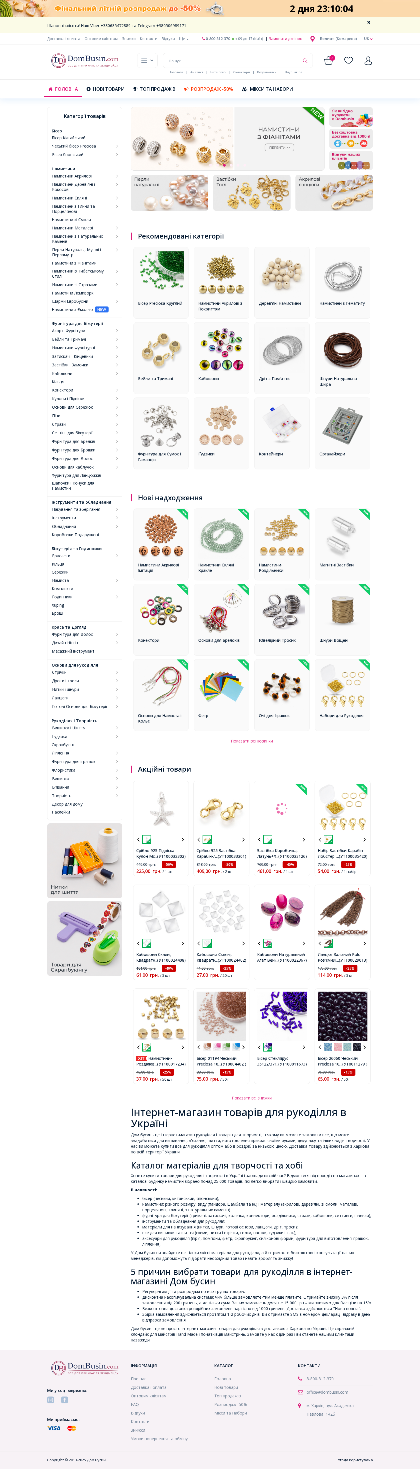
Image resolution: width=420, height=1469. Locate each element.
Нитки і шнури (65, 689)
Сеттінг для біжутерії (72, 432)
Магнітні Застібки (336, 565)
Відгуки (168, 38)
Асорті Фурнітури (68, 330)
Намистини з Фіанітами (74, 263)
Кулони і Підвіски (68, 398)
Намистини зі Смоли (71, 219)
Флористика (63, 770)
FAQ (135, 1404)
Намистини (63, 168)
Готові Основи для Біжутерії (79, 706)
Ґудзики (59, 736)
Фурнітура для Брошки (73, 450)
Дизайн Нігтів (65, 642)
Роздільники (267, 72)
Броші (57, 613)
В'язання (60, 787)
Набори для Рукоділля (341, 715)
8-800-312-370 (320, 1378)
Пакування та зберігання (76, 509)
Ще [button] (182, 38)
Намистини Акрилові (72, 176)
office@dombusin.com (327, 1392)
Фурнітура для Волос (72, 458)
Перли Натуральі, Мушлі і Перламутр (76, 252)
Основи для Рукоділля (75, 665)
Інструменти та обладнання (81, 502)
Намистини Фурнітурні (73, 347)
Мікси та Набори (271, 89)
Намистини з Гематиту (342, 303)
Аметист (196, 72)
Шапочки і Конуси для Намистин (73, 486)
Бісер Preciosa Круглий (160, 303)
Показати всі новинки (252, 741)
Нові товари (109, 89)
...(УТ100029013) (351, 960)
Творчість (61, 795)
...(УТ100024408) (170, 960)
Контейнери (271, 454)
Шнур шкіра (293, 72)
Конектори (241, 72)
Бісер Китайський (68, 137)
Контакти (148, 38)
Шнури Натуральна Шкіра (338, 381)
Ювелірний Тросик (277, 640)
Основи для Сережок (72, 407)
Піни (56, 415)
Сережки (60, 572)
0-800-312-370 (217, 38)
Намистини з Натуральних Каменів (77, 239)
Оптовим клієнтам (101, 38)
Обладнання (64, 526)
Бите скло (218, 72)
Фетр (203, 715)
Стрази (59, 424)
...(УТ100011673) (291, 1064)
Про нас (138, 1378)
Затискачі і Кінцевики (72, 356)
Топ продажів (157, 89)
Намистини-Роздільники (271, 567)
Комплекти (62, 588)
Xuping (58, 605)
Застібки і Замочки (70, 365)
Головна (66, 89)
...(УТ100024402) (230, 960)
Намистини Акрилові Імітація (158, 567)
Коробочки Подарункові (75, 534)
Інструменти (64, 517)
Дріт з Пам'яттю (275, 378)
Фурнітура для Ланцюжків (76, 475)
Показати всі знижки (252, 1098)
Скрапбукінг (63, 744)
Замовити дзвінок (285, 38)
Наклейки (61, 812)
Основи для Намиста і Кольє (159, 718)
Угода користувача (355, 1459)
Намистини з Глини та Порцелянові (73, 209)
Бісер (57, 131)
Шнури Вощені (333, 640)
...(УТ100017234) (170, 1064)
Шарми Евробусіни (70, 301)
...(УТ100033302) (170, 856)
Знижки (129, 38)
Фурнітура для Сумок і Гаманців (159, 456)
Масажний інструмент (73, 651)
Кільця (58, 381)
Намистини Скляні (69, 198)
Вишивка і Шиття (68, 728)
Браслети (61, 555)
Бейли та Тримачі (69, 339)
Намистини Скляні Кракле (216, 567)
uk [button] (367, 38)
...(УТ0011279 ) (353, 1064)
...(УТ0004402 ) (232, 1064)
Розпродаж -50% (212, 89)
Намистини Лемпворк (72, 293)
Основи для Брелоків (219, 640)
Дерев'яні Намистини (280, 303)
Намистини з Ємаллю (72, 309)
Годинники (62, 597)
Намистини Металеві (72, 228)
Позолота (176, 72)
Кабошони (62, 373)
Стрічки (59, 672)
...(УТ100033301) (230, 856)
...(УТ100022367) (291, 960)
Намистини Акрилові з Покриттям (220, 306)
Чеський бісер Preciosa (74, 146)
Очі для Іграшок (274, 715)
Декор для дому (67, 804)
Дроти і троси (65, 680)
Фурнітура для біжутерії (77, 323)
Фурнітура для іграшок (73, 761)
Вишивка (60, 778)
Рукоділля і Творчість (74, 720)
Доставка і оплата (63, 38)
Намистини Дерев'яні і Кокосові (73, 187)
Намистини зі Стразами (74, 284)
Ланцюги (60, 698)
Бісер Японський (67, 154)
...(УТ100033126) (291, 856)
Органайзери (332, 454)
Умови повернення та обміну (159, 1438)
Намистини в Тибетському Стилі (78, 274)
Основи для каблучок (73, 467)
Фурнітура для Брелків (73, 441)
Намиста (60, 580)
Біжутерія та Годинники (77, 548)
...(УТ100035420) (351, 856)
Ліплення (60, 753)
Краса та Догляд (69, 627)
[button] (338, 38)
